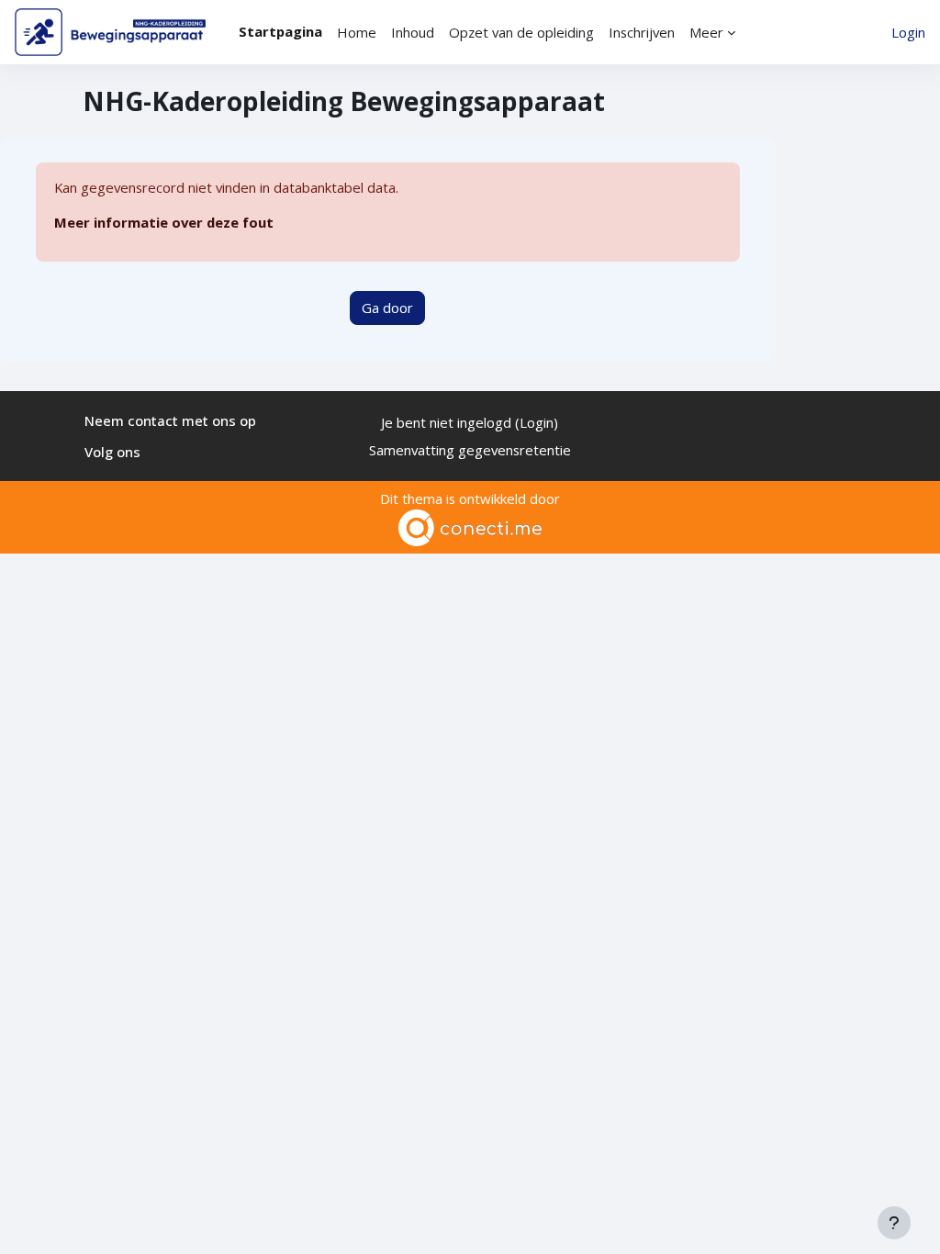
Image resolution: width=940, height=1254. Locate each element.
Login (908, 32)
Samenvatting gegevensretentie (470, 450)
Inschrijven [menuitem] (642, 32)
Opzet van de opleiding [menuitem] (521, 32)
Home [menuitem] (356, 32)
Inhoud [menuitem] (412, 32)
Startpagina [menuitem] (280, 31)
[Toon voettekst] (894, 1222)
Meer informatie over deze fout (164, 222)
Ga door (387, 307)
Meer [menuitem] (706, 32)
